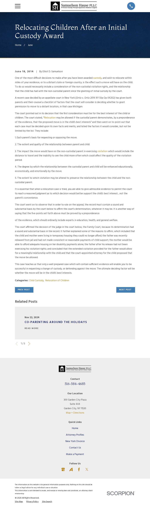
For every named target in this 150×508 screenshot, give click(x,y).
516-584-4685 (75, 384)
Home (75, 428)
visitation (102, 151)
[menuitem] (19, 502)
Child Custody (36, 281)
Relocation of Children (57, 281)
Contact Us (75, 448)
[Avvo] (71, 469)
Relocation (50, 118)
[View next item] (29, 343)
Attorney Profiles (75, 435)
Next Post (125, 289)
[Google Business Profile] (63, 469)
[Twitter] (87, 469)
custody (97, 78)
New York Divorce (75, 441)
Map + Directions (75, 413)
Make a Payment (75, 454)
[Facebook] (79, 469)
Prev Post (24, 289)
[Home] (74, 6)
